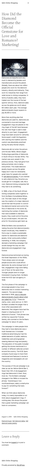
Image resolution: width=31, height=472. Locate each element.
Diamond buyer (7, 421)
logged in (14, 442)
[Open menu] (28, 3)
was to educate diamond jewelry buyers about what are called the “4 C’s (15, 297)
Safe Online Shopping (10, 3)
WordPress (21, 465)
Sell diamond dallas (18, 421)
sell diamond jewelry (11, 176)
